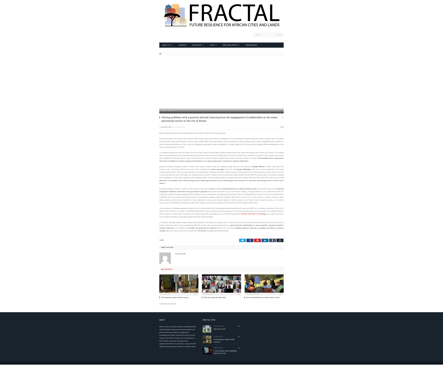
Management (251, 45)
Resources (197, 45)
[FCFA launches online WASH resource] (178, 284)
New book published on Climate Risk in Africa (263, 297)
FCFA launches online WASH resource (175, 297)
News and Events (230, 45)
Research (182, 45)
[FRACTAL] (221, 13)
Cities (212, 45)
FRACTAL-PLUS (219, 329)
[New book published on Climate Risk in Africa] (264, 284)
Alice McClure (166, 127)
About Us (166, 45)
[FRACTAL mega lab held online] (221, 284)
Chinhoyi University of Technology (254, 214)
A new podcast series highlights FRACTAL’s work (225, 352)
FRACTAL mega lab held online (215, 297)
